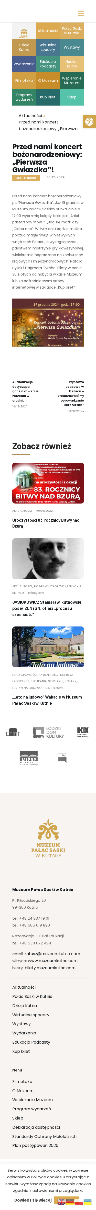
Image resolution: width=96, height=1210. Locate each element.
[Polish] (79, 1201)
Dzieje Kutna (24, 1006)
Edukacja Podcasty (31, 1042)
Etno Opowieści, (25, 675)
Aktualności (26, 177)
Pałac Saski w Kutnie (32, 996)
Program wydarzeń (31, 1109)
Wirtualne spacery (30, 1015)
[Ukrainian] (87, 1201)
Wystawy (21, 1024)
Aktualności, (23, 586)
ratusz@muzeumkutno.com (52, 954)
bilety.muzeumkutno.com (50, 968)
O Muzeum (23, 1091)
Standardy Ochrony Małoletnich (44, 1136)
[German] (70, 1201)
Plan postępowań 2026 (35, 1145)
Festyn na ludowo (27, 688)
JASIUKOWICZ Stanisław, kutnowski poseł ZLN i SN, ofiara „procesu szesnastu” (46, 608)
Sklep (17, 1118)
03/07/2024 (54, 688)
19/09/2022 (44, 511)
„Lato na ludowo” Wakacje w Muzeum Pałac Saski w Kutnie (47, 699)
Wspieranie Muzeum (32, 1100)
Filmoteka (22, 1082)
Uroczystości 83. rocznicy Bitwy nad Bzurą (46, 523)
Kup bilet (21, 1051)
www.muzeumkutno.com (53, 961)
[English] (61, 1201)
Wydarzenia (24, 1033)
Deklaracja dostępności (36, 1127)
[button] (89, 121)
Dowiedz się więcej (33, 1200)
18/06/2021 (36, 593)
